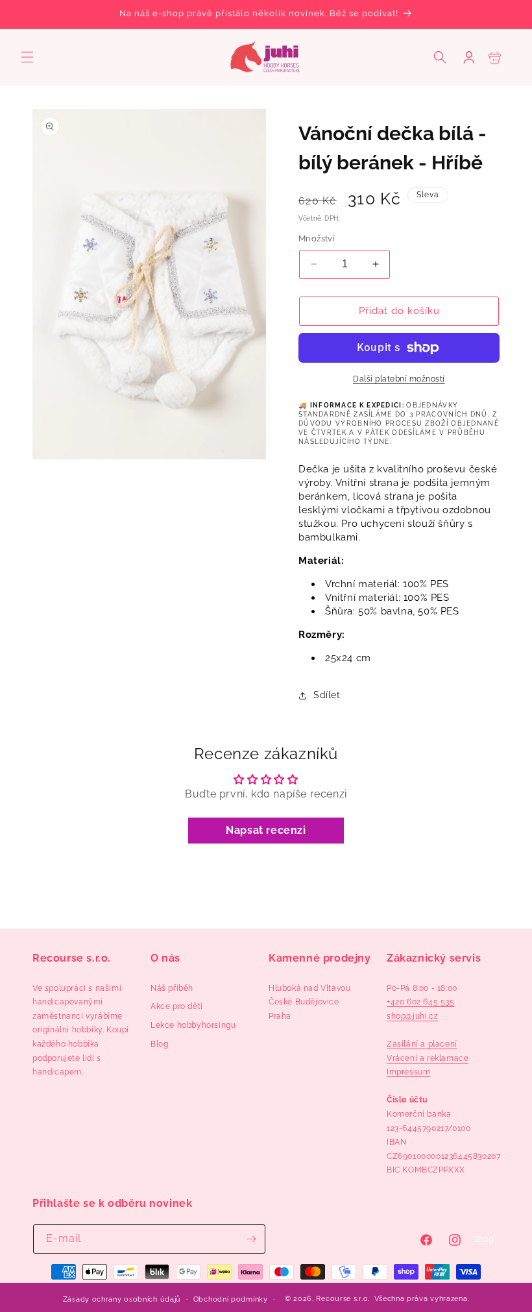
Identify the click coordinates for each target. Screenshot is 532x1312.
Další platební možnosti (399, 378)
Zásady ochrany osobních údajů (122, 1299)
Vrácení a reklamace (427, 1058)
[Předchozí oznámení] (25, 14)
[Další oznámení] (506, 14)
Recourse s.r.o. (343, 1298)
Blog (159, 1044)
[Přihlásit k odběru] (251, 1239)
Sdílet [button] (327, 695)
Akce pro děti (177, 1006)
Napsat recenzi (266, 830)
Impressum (408, 1071)
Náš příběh (172, 988)
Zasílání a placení (422, 1044)
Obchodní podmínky (230, 1299)
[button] (27, 57)
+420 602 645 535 (421, 1001)
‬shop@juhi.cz (412, 1016)
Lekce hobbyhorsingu (193, 1025)
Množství (316, 238)
